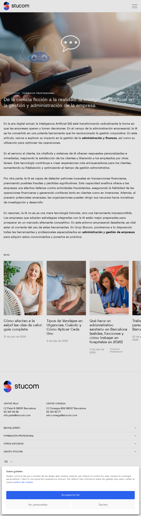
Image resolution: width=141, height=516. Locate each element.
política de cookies (23, 482)
